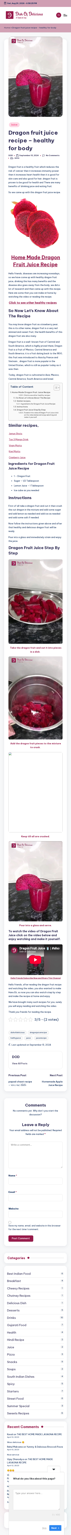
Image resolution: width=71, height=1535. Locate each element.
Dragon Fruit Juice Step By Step (31, 410)
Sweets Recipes (18, 1413)
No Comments (52, 155)
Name (12, 1175)
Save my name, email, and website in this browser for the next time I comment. (34, 1227)
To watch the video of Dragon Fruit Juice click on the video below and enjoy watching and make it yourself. (41, 415)
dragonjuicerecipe (38, 1032)
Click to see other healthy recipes (37, 395)
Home (7, 27)
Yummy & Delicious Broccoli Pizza (45, 1446)
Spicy (11, 1384)
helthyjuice (16, 1038)
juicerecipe (41, 1038)
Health (11, 1332)
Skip (44, 1528)
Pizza (11, 1354)
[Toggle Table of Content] (55, 388)
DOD (16, 1057)
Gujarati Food (16, 1325)
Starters (13, 1391)
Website (13, 1208)
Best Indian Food (19, 1274)
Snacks (12, 1362)
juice (28, 1038)
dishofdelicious (17, 1032)
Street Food (15, 1399)
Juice (14, 124)
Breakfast (14, 1281)
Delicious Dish (16, 1303)
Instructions (22, 407)
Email (12, 1192)
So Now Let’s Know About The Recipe (33, 398)
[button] (19, 1063)
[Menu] (65, 15)
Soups (11, 1369)
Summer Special (18, 1406)
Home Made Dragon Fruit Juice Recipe (31, 392)
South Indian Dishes (20, 1377)
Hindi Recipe (15, 1340)
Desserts (13, 1310)
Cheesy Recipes (18, 1288)
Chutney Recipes (19, 1296)
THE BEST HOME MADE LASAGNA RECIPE (39, 1434)
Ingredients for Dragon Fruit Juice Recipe (38, 404)
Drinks (11, 1318)
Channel (57, 978)
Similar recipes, (24, 401)
